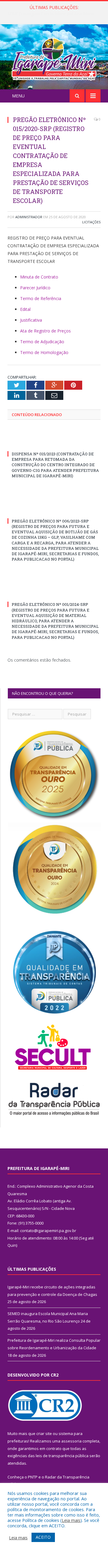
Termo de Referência (40, 298)
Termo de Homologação (44, 352)
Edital (25, 309)
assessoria (71, 1441)
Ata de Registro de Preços (45, 331)
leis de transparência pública (62, 1455)
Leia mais (71, 1520)
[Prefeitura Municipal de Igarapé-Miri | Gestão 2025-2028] (54, 57)
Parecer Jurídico (35, 287)
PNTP (33, 1477)
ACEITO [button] (43, 1537)
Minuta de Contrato (39, 277)
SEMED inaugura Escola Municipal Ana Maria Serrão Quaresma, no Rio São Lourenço (56, 13)
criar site (44, 1433)
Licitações (91, 222)
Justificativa (31, 320)
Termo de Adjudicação (42, 341)
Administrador (28, 217)
